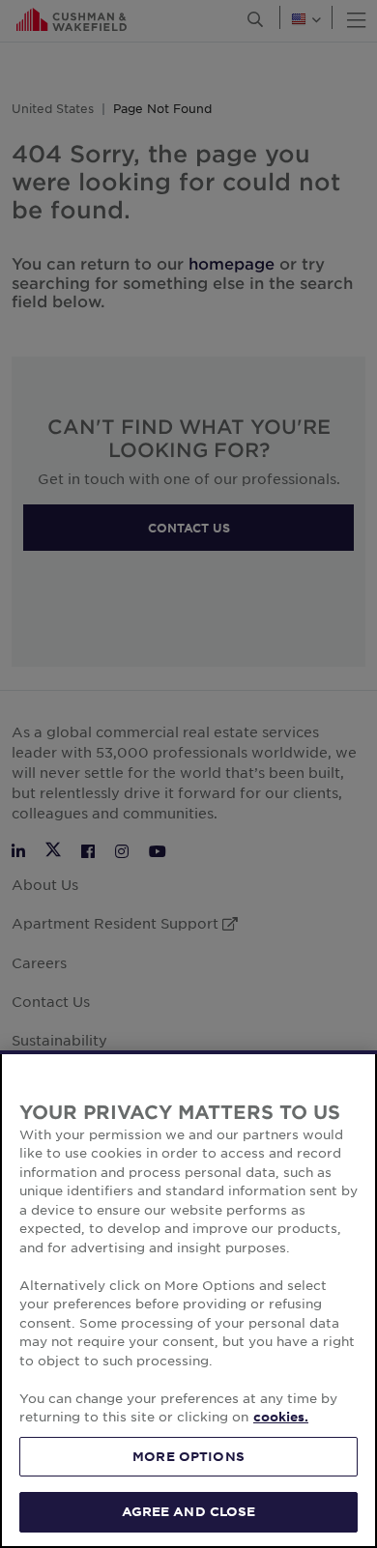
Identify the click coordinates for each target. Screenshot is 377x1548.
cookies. (280, 1416)
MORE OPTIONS (188, 1456)
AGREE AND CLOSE (189, 1511)
